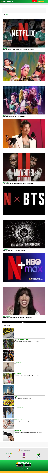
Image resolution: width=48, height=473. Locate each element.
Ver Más (24, 322)
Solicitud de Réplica (11, 471)
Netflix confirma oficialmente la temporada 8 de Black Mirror (14, 250)
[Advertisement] (24, 10)
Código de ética (24, 471)
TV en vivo (35, 1)
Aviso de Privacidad (18, 471)
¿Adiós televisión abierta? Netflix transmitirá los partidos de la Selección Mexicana (18, 49)
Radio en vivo (42, 1)
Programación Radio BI (36, 471)
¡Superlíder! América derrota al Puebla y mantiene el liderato (22, 398)
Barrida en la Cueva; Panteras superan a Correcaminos (21, 352)
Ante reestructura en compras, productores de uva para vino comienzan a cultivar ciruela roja (26, 341)
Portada (4, 14)
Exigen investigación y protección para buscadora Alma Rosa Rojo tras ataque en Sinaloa (26, 375)
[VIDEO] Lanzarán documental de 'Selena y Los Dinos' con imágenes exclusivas (17, 317)
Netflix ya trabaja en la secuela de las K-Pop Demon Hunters (14, 116)
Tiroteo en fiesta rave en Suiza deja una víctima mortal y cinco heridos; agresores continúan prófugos (28, 432)
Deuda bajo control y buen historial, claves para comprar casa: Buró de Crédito (25, 421)
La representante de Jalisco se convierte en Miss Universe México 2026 (24, 409)
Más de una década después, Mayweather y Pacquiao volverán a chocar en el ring (18, 183)
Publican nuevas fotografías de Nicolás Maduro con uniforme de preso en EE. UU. (25, 364)
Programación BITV (29, 471)
